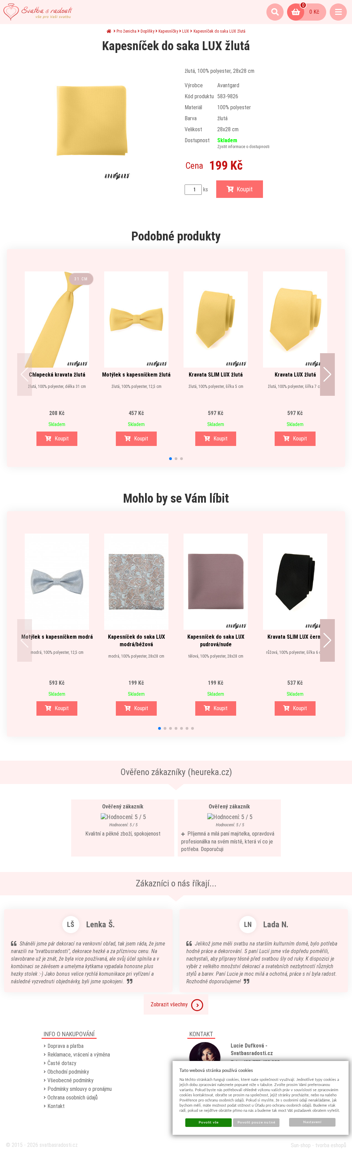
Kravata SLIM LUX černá (295, 637)
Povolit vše (209, 1122)
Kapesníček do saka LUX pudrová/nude (215, 641)
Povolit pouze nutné (256, 1122)
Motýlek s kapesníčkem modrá (57, 637)
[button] (24, 374)
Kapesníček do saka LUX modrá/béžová (136, 641)
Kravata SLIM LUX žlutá (216, 374)
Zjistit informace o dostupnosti (243, 146)
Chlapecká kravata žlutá (57, 374)
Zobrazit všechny (169, 1004)
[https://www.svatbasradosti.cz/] (37, 12)
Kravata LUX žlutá (295, 374)
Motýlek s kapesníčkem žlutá (136, 374)
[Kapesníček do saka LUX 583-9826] (91, 120)
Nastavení (312, 1122)
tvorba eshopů (330, 1145)
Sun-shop (301, 1145)
